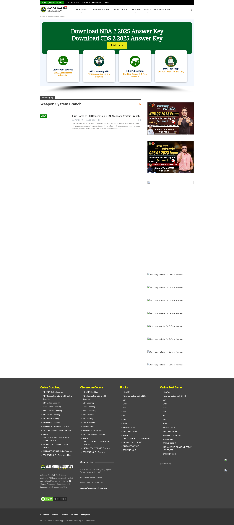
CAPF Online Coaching (52, 407)
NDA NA (166, 392)
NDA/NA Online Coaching (53, 392)
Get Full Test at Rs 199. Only (171, 71)
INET (125, 419)
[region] (117, 56)
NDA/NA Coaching (90, 392)
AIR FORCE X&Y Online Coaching (56, 426)
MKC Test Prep (171, 68)
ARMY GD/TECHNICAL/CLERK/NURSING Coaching (96, 441)
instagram (85, 515)
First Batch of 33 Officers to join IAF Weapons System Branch (106, 116)
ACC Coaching (88, 415)
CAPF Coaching (89, 407)
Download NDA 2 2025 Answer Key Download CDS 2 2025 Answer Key (117, 35)
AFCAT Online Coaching (52, 411)
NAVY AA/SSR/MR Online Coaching (57, 430)
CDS (124, 400)
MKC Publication (135, 71)
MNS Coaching (89, 426)
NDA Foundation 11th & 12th (174, 396)
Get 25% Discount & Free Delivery (135, 75)
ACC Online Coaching (51, 415)
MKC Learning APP (99, 71)
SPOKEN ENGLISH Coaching (94, 452)
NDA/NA (126, 392)
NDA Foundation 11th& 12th (134, 396)
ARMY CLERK (168, 439)
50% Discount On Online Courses (99, 75)
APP (105, 3)
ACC (125, 412)
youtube (74, 515)
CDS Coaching (88, 403)
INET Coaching (89, 422)
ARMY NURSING (169, 443)
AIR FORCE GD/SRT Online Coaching (57, 451)
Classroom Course (99, 9)
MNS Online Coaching (51, 422)
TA (124, 415)
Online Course (120, 9)
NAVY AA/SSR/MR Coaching (94, 434)
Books (147, 9)
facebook (44, 515)
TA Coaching (88, 418)
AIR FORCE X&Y (129, 427)
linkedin (64, 515)
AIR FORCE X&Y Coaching (93, 430)
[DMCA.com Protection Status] (53, 499)
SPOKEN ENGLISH (130, 450)
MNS (125, 423)
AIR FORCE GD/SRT (131, 446)
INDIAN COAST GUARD (133, 442)
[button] (117, 53)
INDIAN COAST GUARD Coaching (96, 448)
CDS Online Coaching (51, 403)
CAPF (125, 404)
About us (96, 3)
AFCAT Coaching (89, 411)
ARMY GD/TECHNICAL (172, 435)
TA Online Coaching (51, 418)
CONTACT (86, 3)
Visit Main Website (73, 3)
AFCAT (43, 116)
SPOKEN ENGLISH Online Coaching (57, 455)
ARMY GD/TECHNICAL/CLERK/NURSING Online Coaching (56, 437)
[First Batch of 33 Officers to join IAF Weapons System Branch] (54, 123)
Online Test (135, 9)
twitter (55, 515)
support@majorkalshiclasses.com (93, 488)
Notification (81, 9)
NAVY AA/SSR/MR (130, 431)
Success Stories (162, 9)
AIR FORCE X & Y (169, 427)
